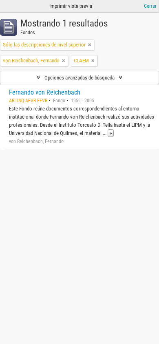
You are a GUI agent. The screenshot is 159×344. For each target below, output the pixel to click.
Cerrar (150, 6)
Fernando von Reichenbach (44, 92)
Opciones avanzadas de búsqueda (79, 78)
